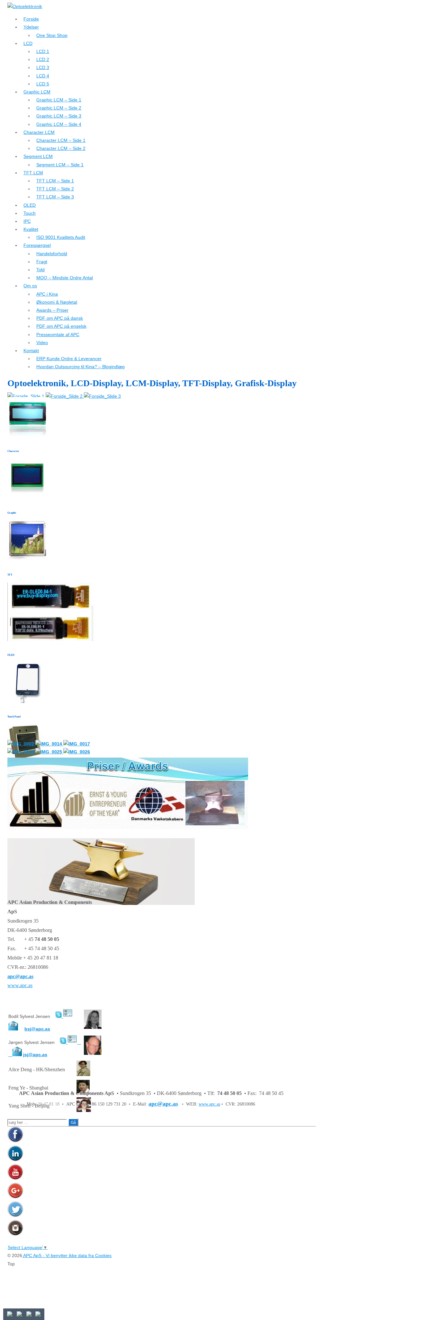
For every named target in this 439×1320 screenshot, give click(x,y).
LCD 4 (42, 75)
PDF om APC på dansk (59, 318)
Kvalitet (30, 229)
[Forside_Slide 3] (102, 396)
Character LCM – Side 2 (60, 148)
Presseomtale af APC (57, 334)
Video (42, 342)
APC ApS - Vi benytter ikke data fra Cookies (67, 1255)
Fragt (41, 261)
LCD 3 (42, 67)
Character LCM (39, 132)
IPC (27, 221)
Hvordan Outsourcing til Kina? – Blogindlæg (80, 366)
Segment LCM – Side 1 (60, 164)
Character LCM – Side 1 (60, 140)
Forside (31, 19)
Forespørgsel (37, 245)
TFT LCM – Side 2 (55, 188)
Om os (30, 285)
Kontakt (31, 350)
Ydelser (31, 27)
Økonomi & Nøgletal (56, 302)
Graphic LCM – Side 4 (58, 124)
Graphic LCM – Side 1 (58, 99)
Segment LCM (38, 156)
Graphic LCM (36, 91)
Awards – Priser (52, 310)
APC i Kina (47, 294)
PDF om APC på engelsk (61, 326)
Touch (29, 213)
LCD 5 (42, 83)
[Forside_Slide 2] (65, 396)
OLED (29, 205)
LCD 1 (42, 51)
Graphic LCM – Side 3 (58, 115)
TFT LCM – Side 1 (55, 180)
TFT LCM (33, 172)
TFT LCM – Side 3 (55, 196)
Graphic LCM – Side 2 (58, 107)
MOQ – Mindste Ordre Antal (64, 277)
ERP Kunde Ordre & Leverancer (69, 358)
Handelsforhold (51, 253)
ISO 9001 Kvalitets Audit (60, 237)
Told (40, 269)
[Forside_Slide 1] (26, 396)
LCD (27, 43)
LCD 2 (42, 59)
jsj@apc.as (35, 1054)
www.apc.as (19, 985)
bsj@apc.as (37, 1028)
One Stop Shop (51, 35)
